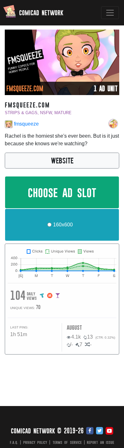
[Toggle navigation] (110, 12)
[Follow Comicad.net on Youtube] (109, 431)
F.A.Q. (14, 442)
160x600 (63, 224)
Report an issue (100, 442)
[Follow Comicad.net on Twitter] (99, 431)
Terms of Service (67, 442)
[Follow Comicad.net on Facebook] (89, 431)
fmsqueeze (26, 124)
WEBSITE (62, 160)
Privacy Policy (35, 442)
